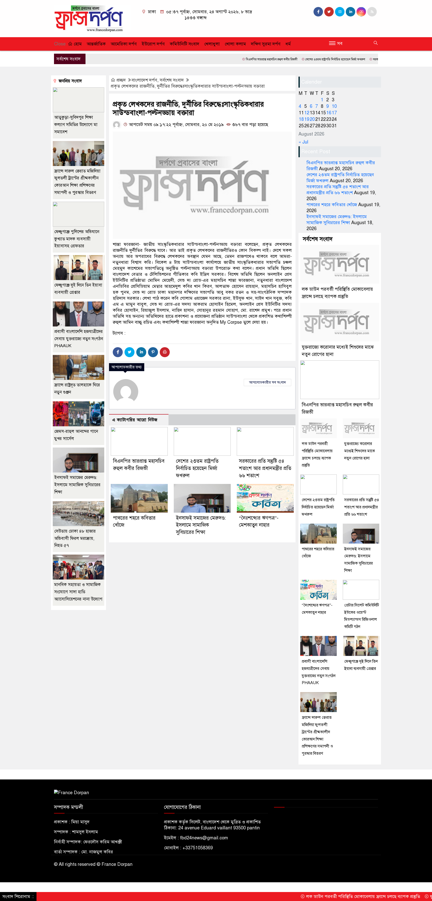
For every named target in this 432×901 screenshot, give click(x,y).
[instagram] (339, 11)
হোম (77, 44)
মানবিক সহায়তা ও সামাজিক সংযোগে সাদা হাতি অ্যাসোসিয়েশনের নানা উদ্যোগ (78, 592)
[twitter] (329, 11)
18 (301, 119)
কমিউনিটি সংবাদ (184, 44)
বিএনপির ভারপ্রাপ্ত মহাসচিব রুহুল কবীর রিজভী (246, 59)
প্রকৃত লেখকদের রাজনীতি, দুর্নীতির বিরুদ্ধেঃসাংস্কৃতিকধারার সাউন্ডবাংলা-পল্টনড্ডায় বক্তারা (188, 86)
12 (306, 113)
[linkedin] (350, 11)
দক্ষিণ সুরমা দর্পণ (265, 44)
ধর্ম (288, 44)
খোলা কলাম (235, 44)
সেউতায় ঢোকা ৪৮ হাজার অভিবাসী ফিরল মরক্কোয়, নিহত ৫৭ (75, 538)
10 (334, 106)
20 (312, 119)
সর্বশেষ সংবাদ (172, 80)
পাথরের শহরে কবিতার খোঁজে (331, 204)
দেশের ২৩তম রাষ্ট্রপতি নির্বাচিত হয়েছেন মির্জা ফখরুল (310, 59)
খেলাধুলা (212, 44)
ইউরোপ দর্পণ (153, 44)
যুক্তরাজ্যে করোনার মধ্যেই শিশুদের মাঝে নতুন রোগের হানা (359, 451)
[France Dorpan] (92, 18)
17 (334, 113)
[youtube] (361, 11)
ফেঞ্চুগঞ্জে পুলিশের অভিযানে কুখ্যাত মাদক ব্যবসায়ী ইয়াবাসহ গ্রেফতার (76, 239)
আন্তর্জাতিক (96, 44)
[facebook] (318, 11)
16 (328, 113)
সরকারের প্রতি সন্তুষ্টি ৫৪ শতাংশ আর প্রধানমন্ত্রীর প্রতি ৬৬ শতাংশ (265, 468)
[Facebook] (118, 352)
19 (306, 119)
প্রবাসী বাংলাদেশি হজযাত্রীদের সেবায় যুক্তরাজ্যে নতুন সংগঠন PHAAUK (78, 339)
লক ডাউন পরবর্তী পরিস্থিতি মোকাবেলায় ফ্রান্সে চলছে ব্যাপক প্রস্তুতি (337, 896)
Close (60, 44)
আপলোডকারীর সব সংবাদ (267, 382)
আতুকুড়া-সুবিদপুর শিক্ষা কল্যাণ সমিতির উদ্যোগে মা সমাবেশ (76, 125)
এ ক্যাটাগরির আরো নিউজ (135, 420)
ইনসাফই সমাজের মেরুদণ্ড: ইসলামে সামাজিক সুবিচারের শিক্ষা (201, 525)
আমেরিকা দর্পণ (124, 44)
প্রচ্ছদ (121, 80)
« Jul (303, 142)
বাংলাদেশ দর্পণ (144, 80)
